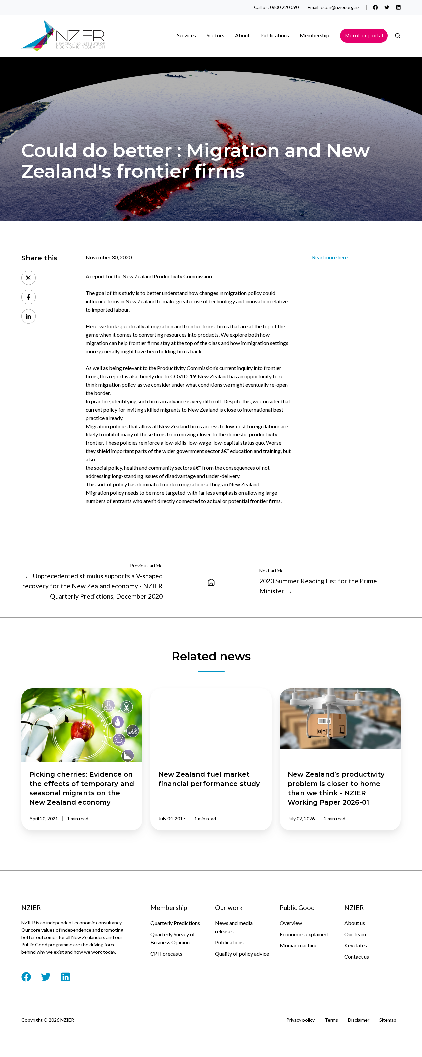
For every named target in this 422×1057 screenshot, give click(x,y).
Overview (291, 923)
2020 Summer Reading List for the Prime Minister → (318, 586)
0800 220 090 (284, 7)
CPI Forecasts (166, 953)
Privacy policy (300, 1020)
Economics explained (304, 934)
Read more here (330, 257)
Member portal (364, 36)
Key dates (355, 945)
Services (186, 35)
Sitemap (387, 1020)
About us (354, 923)
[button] (397, 35)
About (242, 35)
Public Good (297, 907)
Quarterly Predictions (175, 923)
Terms (331, 1020)
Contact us (356, 956)
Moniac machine (298, 945)
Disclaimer (358, 1020)
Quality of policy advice (242, 953)
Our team (355, 934)
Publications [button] (274, 35)
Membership (314, 35)
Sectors (215, 35)
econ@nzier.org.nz (340, 7)
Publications (229, 942)
